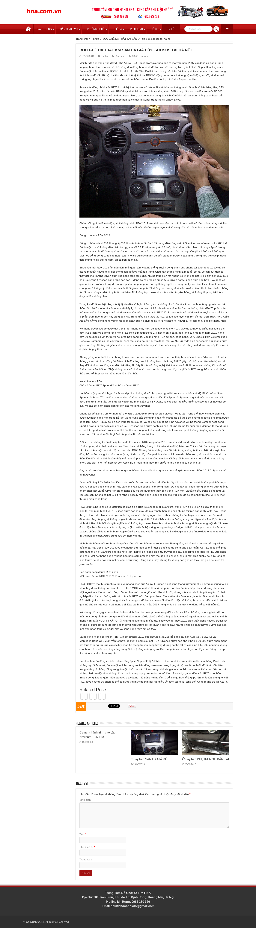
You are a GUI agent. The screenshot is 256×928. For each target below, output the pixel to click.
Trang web (85, 859)
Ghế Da (117, 29)
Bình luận (120, 56)
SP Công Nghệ (95, 29)
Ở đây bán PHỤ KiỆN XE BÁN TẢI (205, 759)
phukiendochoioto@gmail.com (132, 906)
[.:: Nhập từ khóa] (216, 29)
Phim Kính (136, 29)
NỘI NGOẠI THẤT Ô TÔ (107, 620)
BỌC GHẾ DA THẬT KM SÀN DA (129, 71)
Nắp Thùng (44, 29)
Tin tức (171, 29)
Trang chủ (28, 29)
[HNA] (44, 8)
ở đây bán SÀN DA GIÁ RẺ (149, 759)
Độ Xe (155, 29)
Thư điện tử (87, 846)
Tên (82, 834)
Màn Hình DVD (69, 29)
